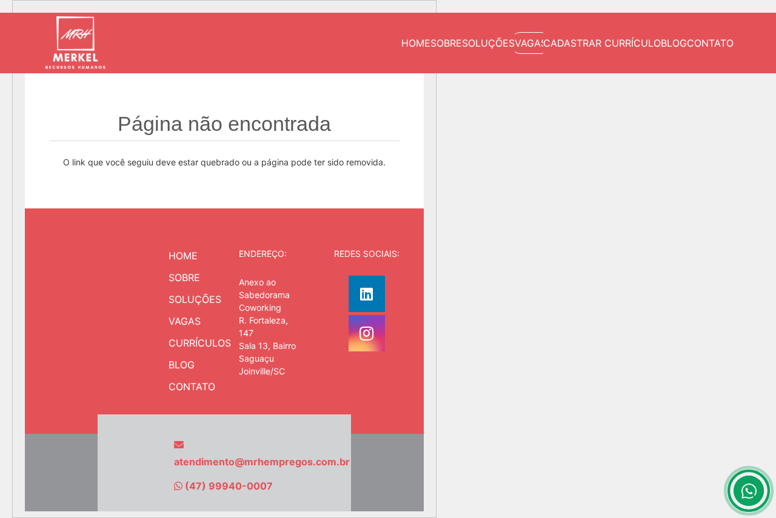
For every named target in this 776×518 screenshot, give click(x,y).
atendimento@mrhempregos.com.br (262, 462)
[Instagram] (367, 333)
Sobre (184, 277)
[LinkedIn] (367, 294)
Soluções (195, 299)
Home (183, 256)
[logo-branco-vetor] (75, 43)
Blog (182, 365)
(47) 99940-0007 (229, 486)
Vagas (185, 321)
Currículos (200, 343)
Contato (192, 386)
